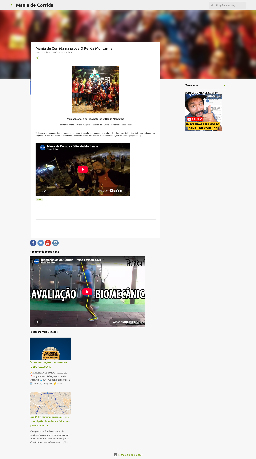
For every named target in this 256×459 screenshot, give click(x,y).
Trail (39, 200)
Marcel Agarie (126, 125)
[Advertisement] (175, 127)
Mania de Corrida (34, 5)
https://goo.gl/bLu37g (132, 136)
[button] (37, 58)
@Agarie (86, 125)
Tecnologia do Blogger (129, 455)
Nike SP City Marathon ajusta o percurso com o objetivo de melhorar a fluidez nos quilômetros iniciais (49, 421)
